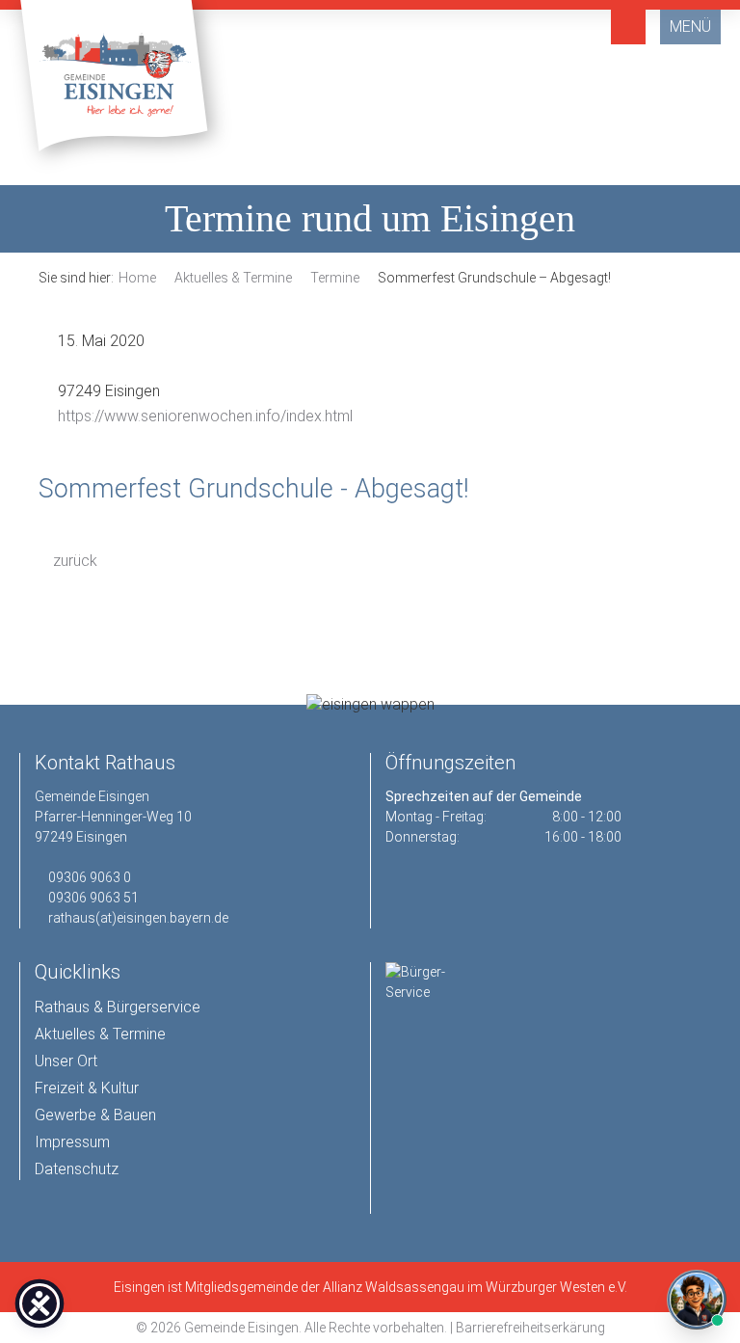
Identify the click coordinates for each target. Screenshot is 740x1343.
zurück (73, 560)
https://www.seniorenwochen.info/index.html (205, 416)
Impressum (72, 1142)
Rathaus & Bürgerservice (117, 1007)
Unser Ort (66, 1061)
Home (137, 277)
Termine (334, 277)
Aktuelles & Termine (233, 277)
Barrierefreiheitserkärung (530, 1327)
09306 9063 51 (93, 897)
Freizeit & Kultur (87, 1088)
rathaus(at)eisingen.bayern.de (138, 918)
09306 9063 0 (89, 877)
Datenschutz (77, 1169)
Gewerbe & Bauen (95, 1115)
